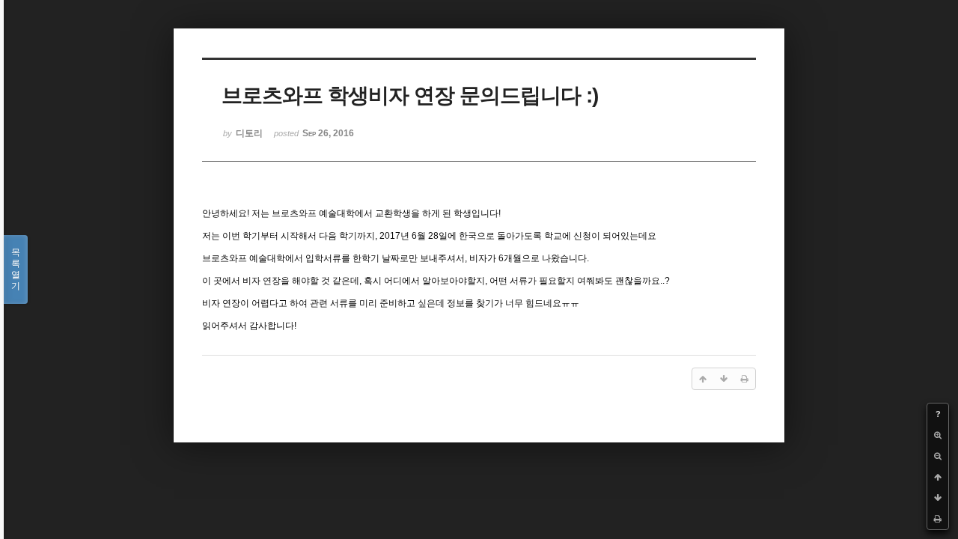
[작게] (937, 455)
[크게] (937, 434)
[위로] (937, 476)
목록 (15, 269)
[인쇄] (937, 518)
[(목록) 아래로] (937, 497)
